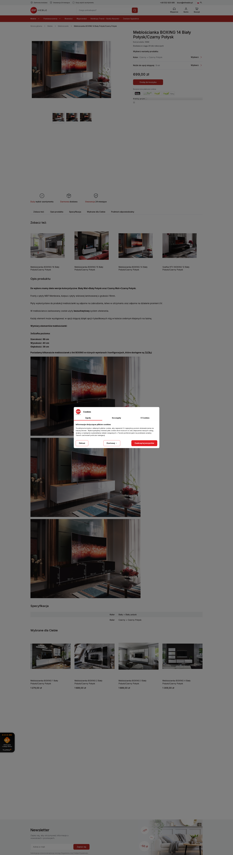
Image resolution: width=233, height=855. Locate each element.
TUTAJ (148, 352)
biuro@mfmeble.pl (185, 3)
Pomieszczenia (51, 19)
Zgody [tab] (88, 418)
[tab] (38, 211)
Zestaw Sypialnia (131, 19)
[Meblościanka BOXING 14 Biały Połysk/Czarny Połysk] (71, 69)
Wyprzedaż (82, 19)
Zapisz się (81, 847)
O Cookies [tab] (145, 418)
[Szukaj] (135, 10)
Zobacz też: (38, 212)
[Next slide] (108, 69)
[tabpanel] (58, 117)
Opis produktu (56, 212)
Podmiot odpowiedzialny (122, 212)
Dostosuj (111, 443)
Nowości (69, 19)
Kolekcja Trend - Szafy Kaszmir (105, 19)
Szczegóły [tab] (116, 418)
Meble (33, 19)
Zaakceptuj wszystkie (144, 443)
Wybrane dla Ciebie (96, 212)
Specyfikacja (75, 212)
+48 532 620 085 (167, 3)
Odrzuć (82, 443)
